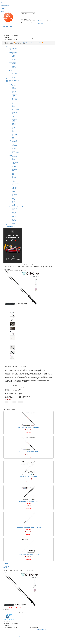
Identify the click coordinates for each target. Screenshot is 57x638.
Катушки (8, 51)
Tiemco (13, 197)
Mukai (13, 179)
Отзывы (3, 8)
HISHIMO (14, 95)
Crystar (13, 163)
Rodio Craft (14, 187)
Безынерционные (13, 52)
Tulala (13, 137)
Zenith (13, 205)
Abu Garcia (14, 53)
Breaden (14, 88)
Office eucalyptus (15, 183)
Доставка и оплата (5, 5)
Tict (12, 135)
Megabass (14, 101)
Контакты (3, 11)
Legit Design (14, 98)
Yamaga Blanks (15, 109)
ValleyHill (14, 151)
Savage (13, 127)
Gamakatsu (14, 92)
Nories (13, 181)
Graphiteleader (15, 94)
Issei (13, 170)
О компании (4, 2)
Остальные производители (15, 154)
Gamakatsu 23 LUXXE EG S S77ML (28, 554)
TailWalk (13, 191)
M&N (13, 174)
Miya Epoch (14, 76)
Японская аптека (10, 224)
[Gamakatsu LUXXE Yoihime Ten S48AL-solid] (22, 288)
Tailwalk (13, 60)
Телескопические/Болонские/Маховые (17, 206)
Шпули (10, 70)
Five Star (14, 211)
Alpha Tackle (14, 73)
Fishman (14, 91)
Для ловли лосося (13, 83)
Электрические (12, 72)
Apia (13, 87)
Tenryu (13, 108)
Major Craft (14, 99)
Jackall (13, 172)
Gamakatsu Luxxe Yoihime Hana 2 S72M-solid (28, 527)
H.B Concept (14, 213)
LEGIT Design (15, 122)
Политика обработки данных (16, 636)
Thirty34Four (15, 134)
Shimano (14, 59)
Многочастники (12, 110)
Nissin (13, 180)
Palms (13, 102)
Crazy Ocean (15, 162)
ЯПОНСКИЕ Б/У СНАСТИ (12, 226)
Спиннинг (11, 155)
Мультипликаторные (13, 62)
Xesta (13, 138)
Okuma (13, 56)
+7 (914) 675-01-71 (34, 37)
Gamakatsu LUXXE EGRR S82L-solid (28, 427)
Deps (13, 117)
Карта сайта (6, 636)
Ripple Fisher (15, 186)
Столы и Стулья (12, 49)
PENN (13, 58)
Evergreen (14, 166)
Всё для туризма (10, 46)
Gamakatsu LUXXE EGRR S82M (28, 452)
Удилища (8, 81)
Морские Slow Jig (13, 140)
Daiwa (13, 55)
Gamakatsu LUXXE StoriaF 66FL (28, 501)
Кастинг (11, 84)
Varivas (13, 201)
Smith (13, 105)
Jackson (13, 97)
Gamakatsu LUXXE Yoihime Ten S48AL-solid (13, 608)
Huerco (13, 120)
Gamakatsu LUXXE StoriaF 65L (28, 476)
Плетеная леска (10, 78)
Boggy (13, 159)
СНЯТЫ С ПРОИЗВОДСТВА (12, 80)
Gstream (14, 212)
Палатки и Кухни (13, 48)
